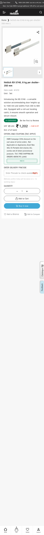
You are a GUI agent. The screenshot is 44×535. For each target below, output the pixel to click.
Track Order (6, 2)
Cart (16, 530)
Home (5, 532)
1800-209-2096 (23, 2)
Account (38, 532)
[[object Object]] (4, 72)
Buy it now (23, 206)
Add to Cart (23, 198)
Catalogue (42, 272)
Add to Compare (33, 214)
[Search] (40, 12)
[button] (7, 72)
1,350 (12, 126)
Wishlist (27, 532)
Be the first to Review (29, 120)
